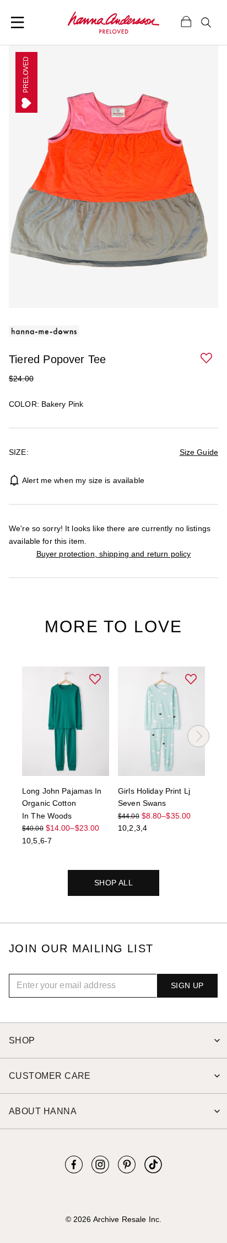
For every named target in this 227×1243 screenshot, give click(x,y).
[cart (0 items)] (186, 21)
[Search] (206, 23)
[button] (207, 359)
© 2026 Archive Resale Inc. (113, 1219)
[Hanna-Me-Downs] (113, 23)
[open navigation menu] (17, 22)
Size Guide (199, 452)
